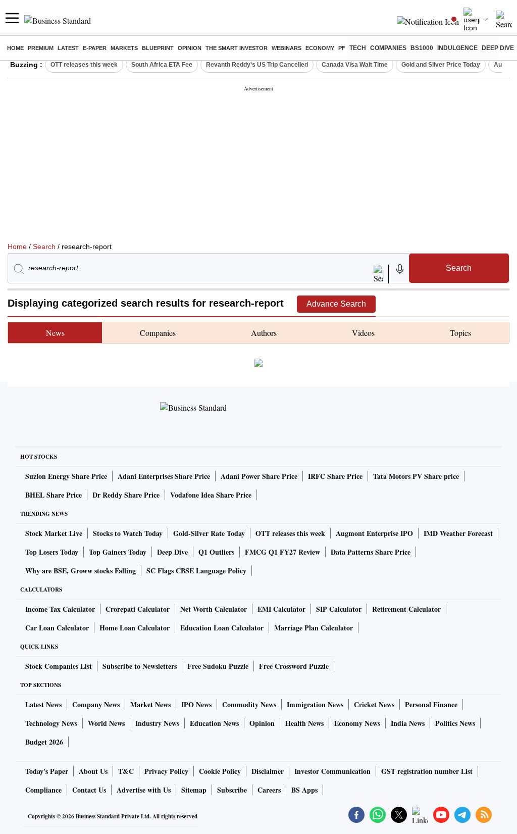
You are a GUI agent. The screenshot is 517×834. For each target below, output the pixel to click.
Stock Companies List (58, 666)
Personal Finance (431, 704)
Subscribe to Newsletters (139, 666)
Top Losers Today (51, 552)
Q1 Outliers (216, 552)
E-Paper (95, 48)
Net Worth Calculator (213, 609)
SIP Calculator (338, 609)
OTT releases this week (84, 64)
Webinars (286, 48)
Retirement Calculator (406, 609)
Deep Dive (498, 48)
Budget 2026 (44, 742)
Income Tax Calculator (60, 609)
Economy (319, 48)
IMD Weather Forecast (458, 533)
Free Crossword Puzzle (294, 666)
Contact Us (89, 789)
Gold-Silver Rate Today (209, 533)
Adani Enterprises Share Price (164, 476)
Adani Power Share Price (259, 476)
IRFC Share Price (335, 476)
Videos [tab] (363, 332)
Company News (96, 704)
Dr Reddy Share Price (126, 494)
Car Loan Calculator (57, 627)
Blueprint (158, 48)
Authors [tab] (264, 332)
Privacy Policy (166, 771)
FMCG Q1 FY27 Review (282, 552)
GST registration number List (427, 771)
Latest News (43, 704)
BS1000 (421, 48)
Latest (68, 48)
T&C (126, 771)
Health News (304, 723)
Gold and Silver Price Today (440, 64)
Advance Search (336, 304)
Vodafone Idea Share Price (210, 494)
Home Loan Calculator (134, 627)
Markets (124, 48)
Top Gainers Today (117, 552)
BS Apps (304, 789)
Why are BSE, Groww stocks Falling (80, 570)
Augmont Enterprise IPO (374, 533)
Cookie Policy (220, 771)
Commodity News (249, 704)
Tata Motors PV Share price (416, 476)
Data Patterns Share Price (370, 552)
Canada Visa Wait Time (355, 64)
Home (15, 48)
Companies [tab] (158, 332)
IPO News (196, 704)
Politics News (455, 723)
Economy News (357, 723)
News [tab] (55, 332)
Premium (41, 48)
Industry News (157, 723)
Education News (214, 723)
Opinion (189, 48)
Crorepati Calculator (138, 609)
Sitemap (193, 789)
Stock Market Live (53, 533)
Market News (150, 704)
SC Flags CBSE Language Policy (196, 570)
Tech (357, 48)
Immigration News (315, 704)
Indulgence (457, 48)
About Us (93, 771)
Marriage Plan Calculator (313, 627)
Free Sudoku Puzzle (217, 666)
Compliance (43, 789)
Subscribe (232, 789)
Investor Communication (332, 771)
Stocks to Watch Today (128, 533)
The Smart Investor (236, 48)
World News (106, 723)
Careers (269, 789)
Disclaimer (267, 771)
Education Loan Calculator (222, 627)
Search (44, 246)
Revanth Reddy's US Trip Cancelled (257, 64)
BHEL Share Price (53, 494)
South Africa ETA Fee (161, 64)
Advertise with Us (144, 789)
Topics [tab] (460, 332)
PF (341, 48)
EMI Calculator (281, 609)
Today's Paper (46, 771)
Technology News (51, 723)
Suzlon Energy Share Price (66, 476)
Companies (388, 48)
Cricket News (374, 704)
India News (408, 723)
